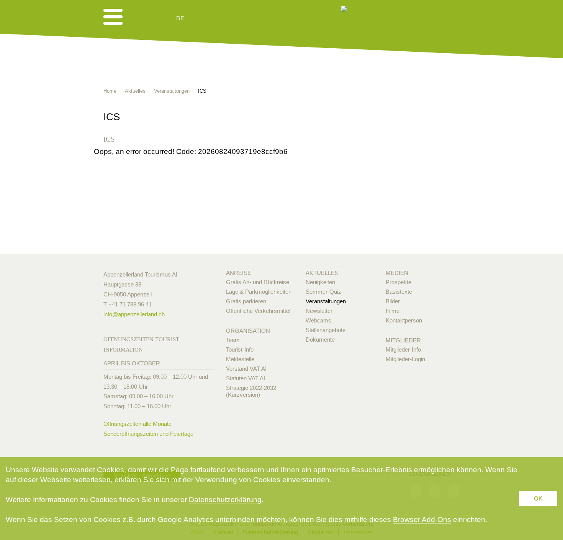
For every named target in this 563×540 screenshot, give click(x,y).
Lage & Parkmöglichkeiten (258, 291)
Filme (392, 311)
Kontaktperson (404, 320)
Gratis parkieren (246, 301)
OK (538, 498)
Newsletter (319, 311)
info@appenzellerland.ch (134, 314)
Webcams (318, 320)
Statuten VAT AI (245, 378)
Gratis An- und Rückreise (257, 282)
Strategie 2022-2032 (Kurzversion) (251, 391)
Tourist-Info (240, 349)
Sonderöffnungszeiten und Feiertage (148, 433)
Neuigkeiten (320, 282)
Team (233, 340)
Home (109, 91)
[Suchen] (221, 18)
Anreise (238, 273)
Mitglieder (403, 340)
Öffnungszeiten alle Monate (137, 424)
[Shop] (239, 18)
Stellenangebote (325, 330)
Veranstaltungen (326, 301)
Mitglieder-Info (403, 349)
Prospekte (398, 282)
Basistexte (399, 291)
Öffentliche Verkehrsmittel (258, 311)
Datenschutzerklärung (225, 500)
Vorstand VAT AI (246, 368)
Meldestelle (240, 359)
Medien (397, 273)
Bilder (393, 301)
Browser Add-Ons (422, 519)
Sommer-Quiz (323, 291)
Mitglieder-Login (405, 359)
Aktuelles (322, 273)
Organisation (248, 330)
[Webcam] (201, 18)
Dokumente (320, 339)
